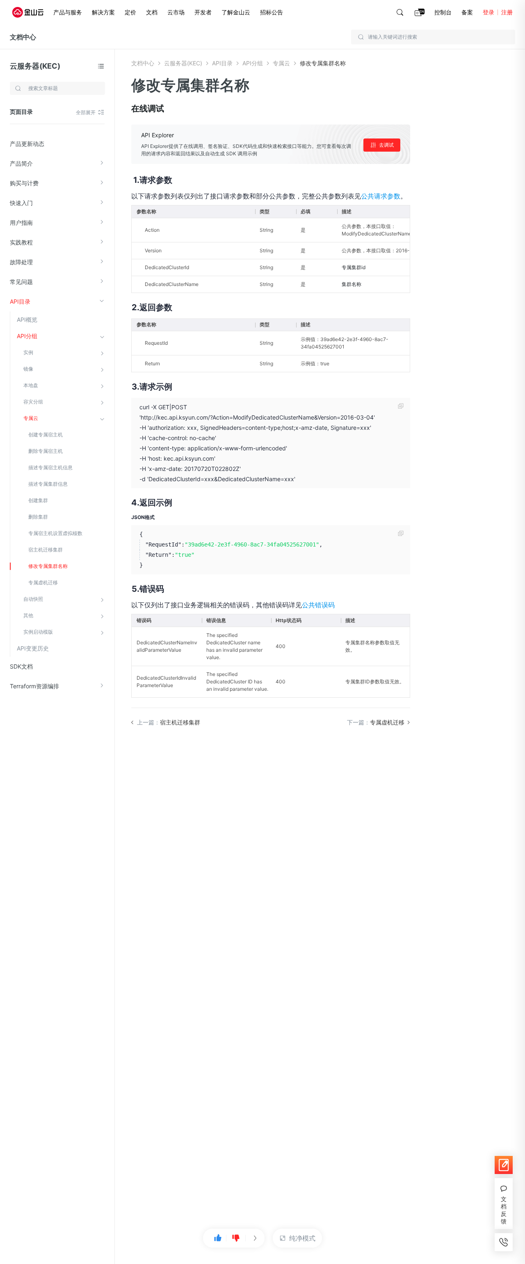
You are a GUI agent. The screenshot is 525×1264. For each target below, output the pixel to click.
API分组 (27, 335)
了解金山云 (235, 12)
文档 (152, 12)
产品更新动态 (27, 143)
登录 (488, 12)
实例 (28, 352)
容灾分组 (33, 402)
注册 (507, 12)
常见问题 (21, 281)
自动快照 (33, 599)
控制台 (443, 12)
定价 (130, 12)
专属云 (30, 418)
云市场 (176, 12)
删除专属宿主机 (45, 451)
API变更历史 (33, 648)
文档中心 (23, 37)
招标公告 (271, 12)
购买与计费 (24, 183)
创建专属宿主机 (45, 434)
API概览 (27, 319)
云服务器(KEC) (35, 66)
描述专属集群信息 (48, 484)
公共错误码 (318, 605)
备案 (467, 12)
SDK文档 (21, 666)
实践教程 (21, 242)
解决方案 (103, 12)
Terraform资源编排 (34, 686)
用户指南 (21, 222)
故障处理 (21, 261)
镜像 (28, 369)
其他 (28, 615)
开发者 (203, 12)
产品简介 (21, 163)
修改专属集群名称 (48, 566)
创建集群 (38, 500)
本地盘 (30, 385)
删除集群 (38, 517)
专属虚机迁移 (43, 582)
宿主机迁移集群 (45, 550)
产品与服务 (67, 12)
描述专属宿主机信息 (50, 467)
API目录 (20, 301)
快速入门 (21, 202)
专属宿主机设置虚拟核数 (55, 533)
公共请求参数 (380, 196)
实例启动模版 (38, 632)
